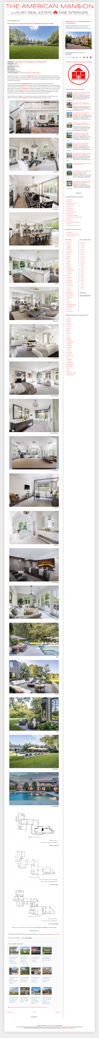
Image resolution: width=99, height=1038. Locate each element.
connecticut (70, 251)
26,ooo (82, 249)
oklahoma (69, 289)
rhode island (70, 294)
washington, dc (70, 306)
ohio (68, 287)
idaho (68, 258)
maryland (69, 268)
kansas (68, 263)
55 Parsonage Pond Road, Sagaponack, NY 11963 (27, 62)
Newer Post (10, 1012)
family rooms (70, 210)
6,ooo (82, 283)
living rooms (70, 220)
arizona (68, 244)
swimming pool (23, 97)
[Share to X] (28, 938)
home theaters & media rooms (74, 217)
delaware (69, 252)
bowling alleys (70, 205)
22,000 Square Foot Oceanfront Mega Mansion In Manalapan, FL (81, 113)
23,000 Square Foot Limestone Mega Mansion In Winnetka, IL (81, 144)
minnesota (69, 273)
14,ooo (82, 270)
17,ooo (82, 265)
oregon (68, 290)
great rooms (70, 213)
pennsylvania (70, 292)
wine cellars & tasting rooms (74, 225)
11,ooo (82, 275)
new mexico (70, 282)
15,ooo (82, 268)
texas (68, 299)
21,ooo (82, 258)
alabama (69, 242)
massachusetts (70, 270)
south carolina (70, 295)
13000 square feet (14, 1007)
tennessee (69, 297)
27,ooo (82, 247)
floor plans (27, 1007)
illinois (68, 259)
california (69, 247)
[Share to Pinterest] (31, 938)
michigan (69, 271)
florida (68, 254)
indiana (68, 261)
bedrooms (69, 201)
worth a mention (71, 235)
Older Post (58, 1012)
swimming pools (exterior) (73, 222)
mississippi (69, 347)
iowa (68, 335)
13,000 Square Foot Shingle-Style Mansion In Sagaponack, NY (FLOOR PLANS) (30, 23)
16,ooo (82, 266)
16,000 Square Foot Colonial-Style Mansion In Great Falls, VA (81, 93)
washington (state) (71, 304)
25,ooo (82, 251)
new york (38, 1007)
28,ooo (83, 246)
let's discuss (69, 232)
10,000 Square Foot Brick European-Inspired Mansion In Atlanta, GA (82, 154)
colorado (69, 249)
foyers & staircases (71, 211)
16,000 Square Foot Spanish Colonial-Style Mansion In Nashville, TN (81, 124)
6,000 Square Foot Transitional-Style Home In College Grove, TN (82, 171)
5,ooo (82, 285)
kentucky (69, 265)
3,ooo (82, 289)
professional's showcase (73, 234)
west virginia (70, 311)
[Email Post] (23, 938)
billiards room (21, 1007)
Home (34, 1012)
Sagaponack (30, 76)
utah (68, 301)
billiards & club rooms (72, 203)
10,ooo (82, 277)
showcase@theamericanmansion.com (52, 934)
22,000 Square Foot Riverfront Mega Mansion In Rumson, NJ (82, 164)
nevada (68, 278)
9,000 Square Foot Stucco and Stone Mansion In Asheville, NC (80, 133)
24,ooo (82, 252)
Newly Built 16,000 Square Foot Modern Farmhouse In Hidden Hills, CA (81, 104)
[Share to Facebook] (29, 938)
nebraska (69, 277)
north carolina (70, 285)
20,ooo (83, 259)
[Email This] (25, 938)
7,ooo (82, 282)
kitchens (69, 218)
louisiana (69, 266)
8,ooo (82, 280)
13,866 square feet (27, 83)
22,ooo (82, 256)
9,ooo (82, 278)
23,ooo (82, 254)
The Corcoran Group (34, 72)
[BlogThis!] (26, 938)
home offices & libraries (72, 215)
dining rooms (70, 208)
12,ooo (82, 273)
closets (68, 206)
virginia (68, 302)
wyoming (69, 309)
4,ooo (82, 287)
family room (25, 88)
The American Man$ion (40, 927)
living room (45, 85)
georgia (69, 256)
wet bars (69, 223)
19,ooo (82, 261)
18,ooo (82, 263)
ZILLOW (43, 62)
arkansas (69, 246)
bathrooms (69, 199)
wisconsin (69, 307)
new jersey (69, 280)
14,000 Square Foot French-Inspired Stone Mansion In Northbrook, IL (82, 182)
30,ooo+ (83, 242)
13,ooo (82, 271)
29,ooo (82, 244)
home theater (47, 91)
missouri (69, 275)
